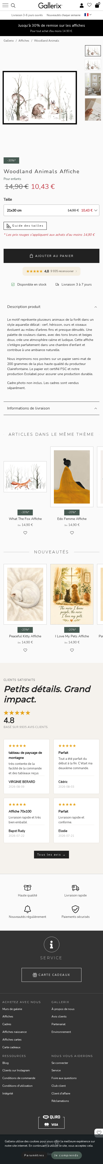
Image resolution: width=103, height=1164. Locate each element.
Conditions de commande (18, 1078)
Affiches (7, 1016)
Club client (59, 1086)
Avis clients (59, 1016)
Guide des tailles (27, 226)
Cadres (6, 1024)
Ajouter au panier (54, 256)
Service (56, 1070)
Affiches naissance (14, 1032)
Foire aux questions (64, 1078)
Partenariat (58, 1024)
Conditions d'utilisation (17, 1086)
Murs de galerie (12, 1009)
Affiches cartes (12, 1040)
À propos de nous (63, 1009)
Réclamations (60, 1101)
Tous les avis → (51, 855)
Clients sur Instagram (16, 1070)
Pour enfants (12, 179)
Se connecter (60, 1063)
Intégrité (7, 1093)
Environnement (61, 1032)
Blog (5, 1063)
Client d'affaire (61, 1093)
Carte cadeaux (54, 975)
